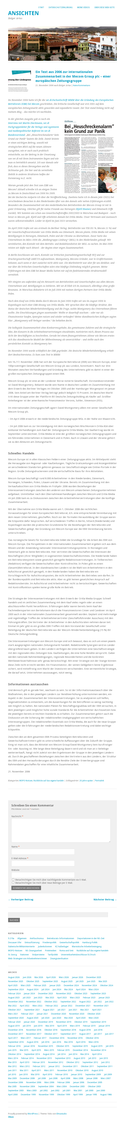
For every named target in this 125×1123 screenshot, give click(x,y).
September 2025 (50, 981)
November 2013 (44, 1058)
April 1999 (78, 1094)
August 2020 (32, 1018)
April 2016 (80, 1042)
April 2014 (97, 1054)
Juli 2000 (89, 1090)
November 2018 (33, 1030)
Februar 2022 (52, 1005)
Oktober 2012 (72, 1062)
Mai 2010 (35, 1074)
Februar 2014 (27, 1058)
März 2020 (93, 1018)
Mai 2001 (78, 1090)
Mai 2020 (68, 1018)
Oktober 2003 (94, 1086)
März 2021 (13, 1014)
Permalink (99, 781)
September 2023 (98, 993)
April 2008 (65, 1078)
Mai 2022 (12, 1005)
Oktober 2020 (93, 1014)
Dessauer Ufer (14, 942)
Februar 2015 (63, 1050)
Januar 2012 (54, 1066)
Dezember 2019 (45, 1022)
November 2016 (75, 1038)
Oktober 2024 (106, 985)
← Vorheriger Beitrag (20, 899)
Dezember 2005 (94, 1082)
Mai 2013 (12, 1062)
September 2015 (80, 1046)
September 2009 (93, 1074)
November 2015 (45, 1046)
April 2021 (97, 1010)
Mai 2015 (24, 1050)
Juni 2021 (73, 1010)
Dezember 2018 (15, 1030)
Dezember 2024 (71, 985)
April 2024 (80, 989)
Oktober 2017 (50, 1034)
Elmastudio (61, 1113)
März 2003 (32, 1090)
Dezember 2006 (15, 1082)
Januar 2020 (29, 1022)
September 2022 (68, 1001)
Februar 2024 (14, 993)
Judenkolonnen (45, 946)
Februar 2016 (14, 1046)
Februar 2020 (14, 1022)
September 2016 (16, 1042)
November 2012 (55, 1062)
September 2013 (62, 1058)
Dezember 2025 (93, 977)
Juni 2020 (57, 1018)
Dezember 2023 (45, 993)
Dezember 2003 (77, 1086)
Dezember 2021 (83, 1005)
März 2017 (26, 1038)
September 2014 (32, 1054)
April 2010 (47, 1074)
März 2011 (49, 1070)
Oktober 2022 (50, 1001)
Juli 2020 (45, 1018)
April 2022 (24, 1005)
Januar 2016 (29, 1046)
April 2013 (24, 1062)
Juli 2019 (27, 1026)
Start (41, 7)
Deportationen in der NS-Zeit (90, 938)
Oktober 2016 (92, 1038)
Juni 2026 (27, 977)
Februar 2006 (63, 1082)
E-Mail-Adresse (19, 858)
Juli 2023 (27, 997)
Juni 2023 (38, 997)
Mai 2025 (103, 981)
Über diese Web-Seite (104, 7)
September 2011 (104, 1066)
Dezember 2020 (58, 1014)
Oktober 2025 (32, 981)
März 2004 (62, 1086)
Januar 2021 (42, 1014)
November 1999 (46, 1094)
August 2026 (14, 977)
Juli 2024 (45, 989)
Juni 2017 (109, 1034)
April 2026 (51, 977)
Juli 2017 (98, 1034)
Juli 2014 (61, 1054)
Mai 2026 (39, 977)
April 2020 (80, 1018)
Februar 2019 (89, 1026)
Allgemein (22, 938)
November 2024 (89, 985)
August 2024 (32, 989)
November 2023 (63, 993)
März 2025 (26, 985)
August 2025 (67, 981)
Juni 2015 (12, 1050)
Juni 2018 (98, 1030)
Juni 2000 (101, 1090)
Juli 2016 (45, 1042)
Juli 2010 (12, 1074)
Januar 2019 (104, 1026)
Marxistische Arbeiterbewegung (86, 946)
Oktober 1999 (63, 1094)
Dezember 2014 (80, 1050)
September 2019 (98, 1022)
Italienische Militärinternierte (21, 946)
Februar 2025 (40, 985)
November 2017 (33, 1034)
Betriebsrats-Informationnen (60, 938)
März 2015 (49, 1050)
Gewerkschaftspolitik (69, 942)
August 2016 (32, 1042)
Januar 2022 (66, 1005)
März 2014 (13, 1058)
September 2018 (68, 1030)
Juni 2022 (109, 1001)
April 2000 (13, 1094)
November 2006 (33, 1082)
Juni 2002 (55, 1090)
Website (15, 870)
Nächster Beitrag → (105, 899)
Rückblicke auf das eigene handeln (49, 781)
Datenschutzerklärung (61, 7)
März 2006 (49, 1082)
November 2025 (15, 981)
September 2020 (16, 1018)
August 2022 (85, 1001)
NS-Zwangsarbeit (34, 950)
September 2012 (90, 1062)
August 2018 (85, 1030)
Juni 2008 (53, 1078)
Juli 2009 (108, 1074)
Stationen (24, 954)
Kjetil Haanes (83, 209)
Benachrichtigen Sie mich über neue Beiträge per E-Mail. (44, 883)
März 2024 (93, 989)
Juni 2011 (12, 1070)
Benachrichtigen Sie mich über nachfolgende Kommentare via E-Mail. (50, 879)
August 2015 (97, 1046)
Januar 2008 (91, 1078)
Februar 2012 (39, 1066)
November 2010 (64, 1070)
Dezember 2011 (70, 1066)
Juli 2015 (110, 1046)
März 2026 (64, 977)
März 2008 (78, 1078)
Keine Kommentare (81, 85)
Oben (11, 1117)
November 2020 (76, 1014)
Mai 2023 (50, 997)
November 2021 (101, 1005)
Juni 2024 (57, 989)
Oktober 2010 (82, 1070)
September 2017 (68, 1034)
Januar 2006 (78, 1082)
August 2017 (85, 1034)
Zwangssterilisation (59, 958)
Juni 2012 (105, 1062)
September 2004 (46, 1086)
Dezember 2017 (15, 1034)
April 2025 (13, 985)
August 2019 (14, 1026)
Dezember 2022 (15, 1001)
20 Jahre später (86, 781)
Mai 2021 (84, 1010)
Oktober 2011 (87, 1066)
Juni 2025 (91, 981)
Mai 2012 (12, 1066)
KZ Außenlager (62, 946)
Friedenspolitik (49, 942)
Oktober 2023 (80, 993)
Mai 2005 (12, 1086)
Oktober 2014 (14, 1054)
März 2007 (106, 1078)
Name (15, 846)
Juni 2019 (38, 1026)
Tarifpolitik (53, 954)
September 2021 (32, 1010)
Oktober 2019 (80, 1022)
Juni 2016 (57, 1042)
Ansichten (23, 13)
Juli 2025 (80, 981)
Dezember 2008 (27, 1078)
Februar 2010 (61, 1074)
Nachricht (17, 816)
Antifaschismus (37, 938)
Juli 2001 (66, 1090)
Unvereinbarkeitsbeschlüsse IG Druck (78, 954)
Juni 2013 (103, 1058)
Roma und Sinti (66, 950)
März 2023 (75, 997)
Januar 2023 (104, 997)
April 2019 (62, 1026)
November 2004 (27, 1086)
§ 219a (11, 938)
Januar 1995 (91, 1094)
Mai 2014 (84, 1054)
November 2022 (33, 1001)
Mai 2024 (68, 989)
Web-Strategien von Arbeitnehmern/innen (27, 958)
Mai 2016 (68, 1042)
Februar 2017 (40, 1038)
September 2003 (16, 1090)
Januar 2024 (29, 993)
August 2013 (79, 1058)
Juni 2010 (23, 1074)
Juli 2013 (92, 1058)
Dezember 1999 (28, 1094)
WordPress (33, 1113)
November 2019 (63, 1022)
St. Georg (12, 954)
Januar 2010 (76, 1074)
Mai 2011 (24, 1070)
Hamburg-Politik (89, 942)
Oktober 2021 (14, 1010)
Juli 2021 (61, 1010)
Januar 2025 (55, 985)
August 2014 (48, 1054)
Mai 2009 (12, 1078)
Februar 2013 (39, 1062)
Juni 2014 (73, 1054)
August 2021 (48, 1010)
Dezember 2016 (56, 1038)
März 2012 (25, 1066)
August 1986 (106, 1094)
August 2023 (14, 997)
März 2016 (93, 1042)
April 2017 (13, 1038)
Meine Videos (83, 7)
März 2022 (37, 1005)
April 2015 (36, 1050)
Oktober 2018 (50, 1030)
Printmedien (50, 950)
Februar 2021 (27, 1014)
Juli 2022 (98, 1001)
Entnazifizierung (32, 942)
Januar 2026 (77, 977)
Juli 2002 (44, 1090)
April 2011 (36, 1070)
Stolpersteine (38, 954)
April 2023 (62, 997)
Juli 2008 (42, 1078)
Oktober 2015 (62, 1046)
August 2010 (97, 1070)
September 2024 (16, 989)
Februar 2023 (89, 997)
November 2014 (98, 1050)
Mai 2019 (50, 1026)
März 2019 (75, 1026)
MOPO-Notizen (26, 781)
